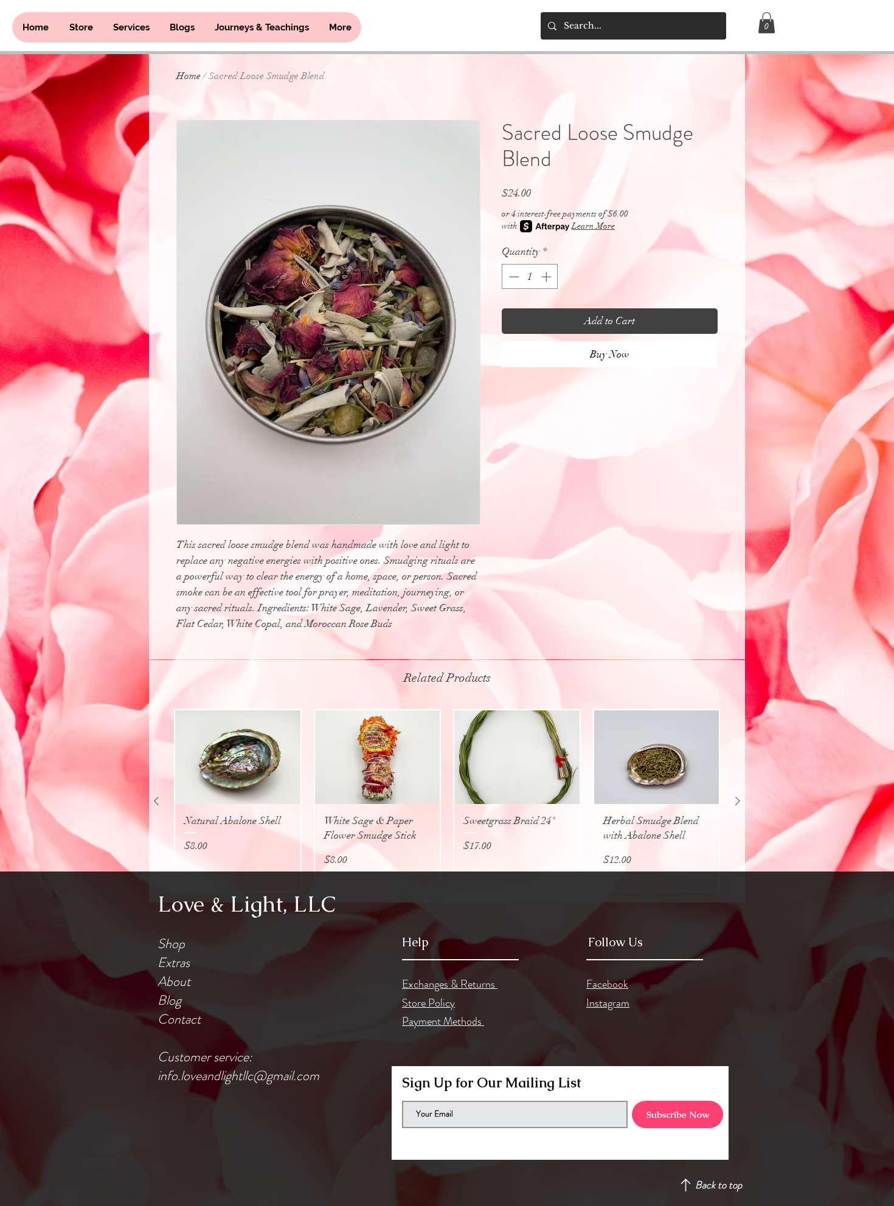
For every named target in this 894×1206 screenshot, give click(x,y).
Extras (174, 962)
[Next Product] (737, 801)
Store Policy (428, 1003)
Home (188, 76)
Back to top (718, 1184)
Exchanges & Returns (449, 984)
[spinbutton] (530, 277)
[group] (447, 801)
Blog (169, 1000)
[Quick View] (237, 757)
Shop (171, 943)
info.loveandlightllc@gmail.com (238, 1075)
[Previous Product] (156, 801)
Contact (179, 1019)
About (174, 981)
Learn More (593, 226)
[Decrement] (513, 277)
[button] (766, 22)
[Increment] (547, 277)
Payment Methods (443, 1021)
